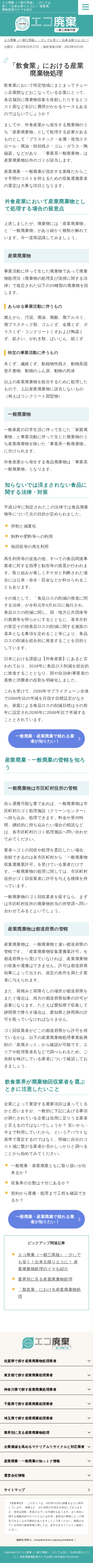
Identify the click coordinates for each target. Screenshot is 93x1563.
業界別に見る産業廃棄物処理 (45, 1279)
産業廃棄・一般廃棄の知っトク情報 (32, 1461)
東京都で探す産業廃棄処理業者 (28, 1375)
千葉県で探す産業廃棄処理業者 (28, 1404)
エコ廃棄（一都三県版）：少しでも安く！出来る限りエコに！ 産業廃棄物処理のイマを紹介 (26, 6)
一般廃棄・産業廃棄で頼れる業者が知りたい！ (45, 738)
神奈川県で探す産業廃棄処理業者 (30, 1389)
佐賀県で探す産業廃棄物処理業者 (30, 1361)
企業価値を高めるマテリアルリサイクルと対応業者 (44, 1447)
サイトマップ (14, 1490)
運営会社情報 (14, 1475)
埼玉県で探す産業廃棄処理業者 (28, 1418)
